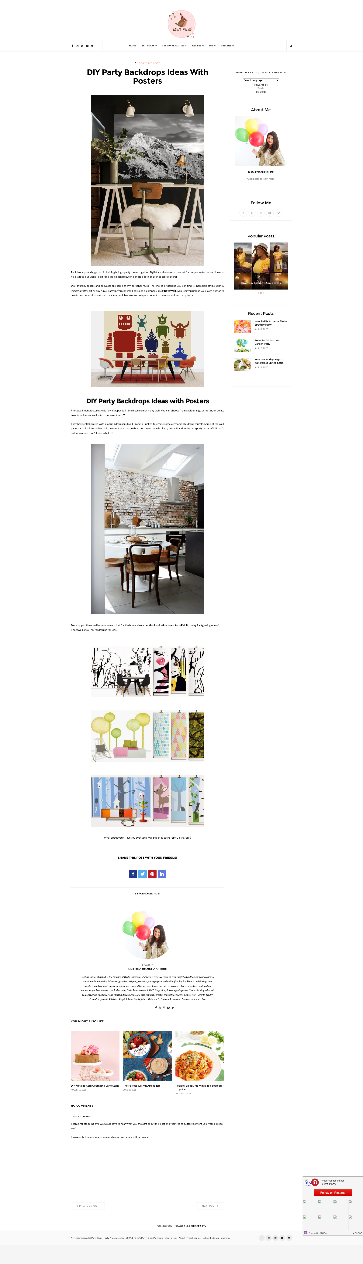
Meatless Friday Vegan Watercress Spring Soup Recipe (268, 362)
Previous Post (89, 1206)
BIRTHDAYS (148, 46)
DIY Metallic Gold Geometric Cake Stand (95, 1086)
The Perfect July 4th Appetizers (142, 1086)
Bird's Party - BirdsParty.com (149, 1238)
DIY (211, 46)
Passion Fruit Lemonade (261, 283)
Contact (197, 1238)
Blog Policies (171, 1238)
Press (189, 1238)
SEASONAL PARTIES (173, 46)
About (182, 1238)
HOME (132, 46)
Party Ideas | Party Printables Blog (107, 1238)
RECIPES (196, 46)
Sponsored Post (148, 63)
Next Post (209, 1206)
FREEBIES (226, 46)
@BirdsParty (197, 1226)
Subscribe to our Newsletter (216, 1238)
